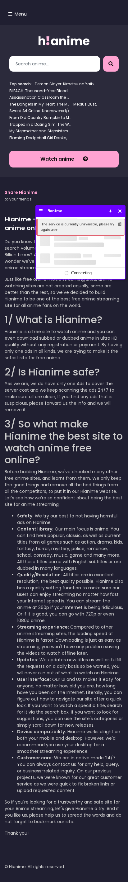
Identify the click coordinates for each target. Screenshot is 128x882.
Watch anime (57, 159)
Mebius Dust (84, 104)
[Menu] (40, 211)
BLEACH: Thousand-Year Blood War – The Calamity (40, 90)
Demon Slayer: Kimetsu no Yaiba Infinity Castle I (66, 84)
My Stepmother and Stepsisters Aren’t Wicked (40, 131)
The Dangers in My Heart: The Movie (40, 104)
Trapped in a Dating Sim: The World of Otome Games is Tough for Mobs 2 (40, 124)
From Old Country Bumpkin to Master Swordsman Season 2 (40, 117)
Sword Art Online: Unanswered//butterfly (40, 110)
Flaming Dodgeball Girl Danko (37, 137)
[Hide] (120, 211)
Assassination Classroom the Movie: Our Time (40, 97)
